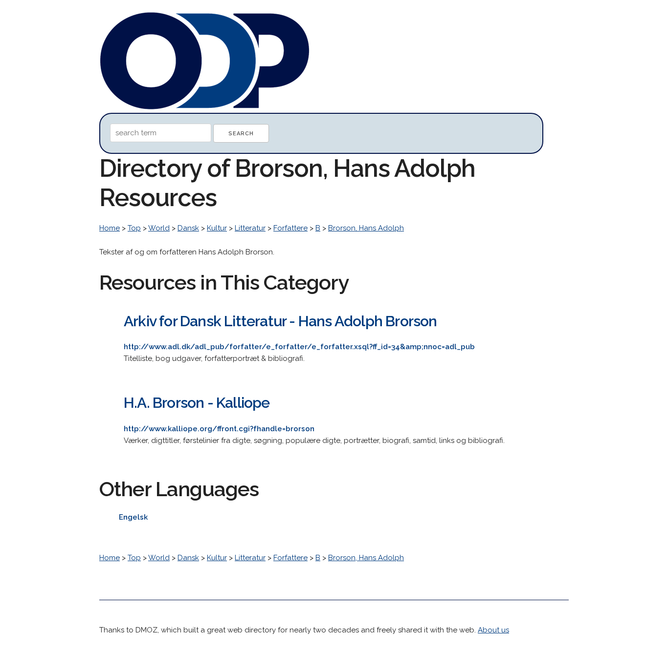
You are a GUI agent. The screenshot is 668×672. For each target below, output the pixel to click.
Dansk (188, 228)
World (159, 228)
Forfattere (290, 228)
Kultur (217, 228)
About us (493, 630)
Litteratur (250, 228)
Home (109, 228)
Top (134, 228)
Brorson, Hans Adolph (366, 228)
